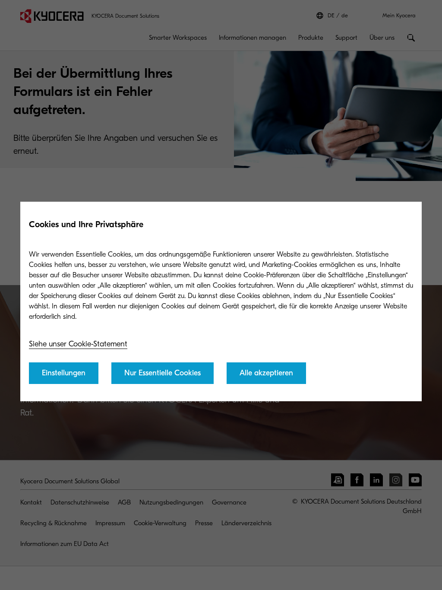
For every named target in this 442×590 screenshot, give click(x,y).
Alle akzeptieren (266, 372)
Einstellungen (63, 372)
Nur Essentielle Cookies (162, 372)
